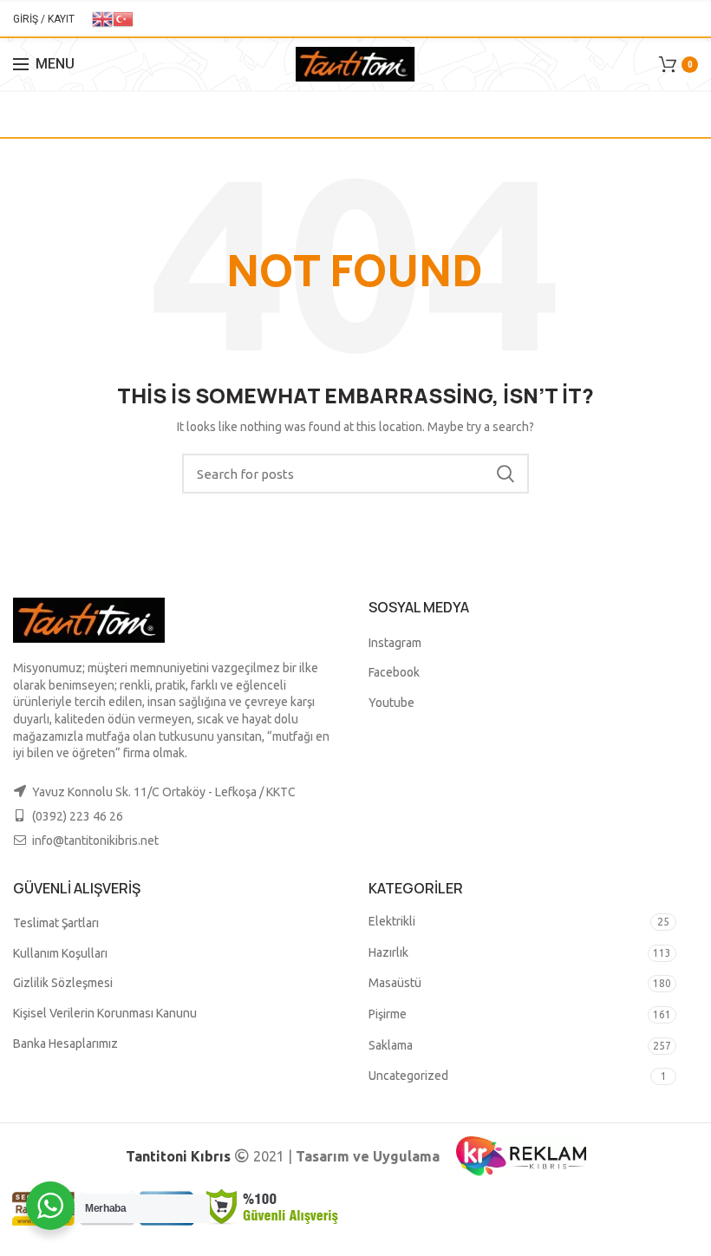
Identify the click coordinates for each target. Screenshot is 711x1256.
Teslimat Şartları (56, 923)
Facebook (394, 672)
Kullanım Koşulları (60, 953)
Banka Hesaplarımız (65, 1043)
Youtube (391, 703)
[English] (102, 17)
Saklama (391, 1045)
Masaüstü (395, 983)
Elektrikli (392, 921)
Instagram (395, 643)
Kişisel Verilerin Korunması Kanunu (105, 1013)
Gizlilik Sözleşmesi (63, 983)
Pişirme (388, 1014)
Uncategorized (408, 1076)
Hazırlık (388, 952)
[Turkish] (123, 17)
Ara (505, 474)
